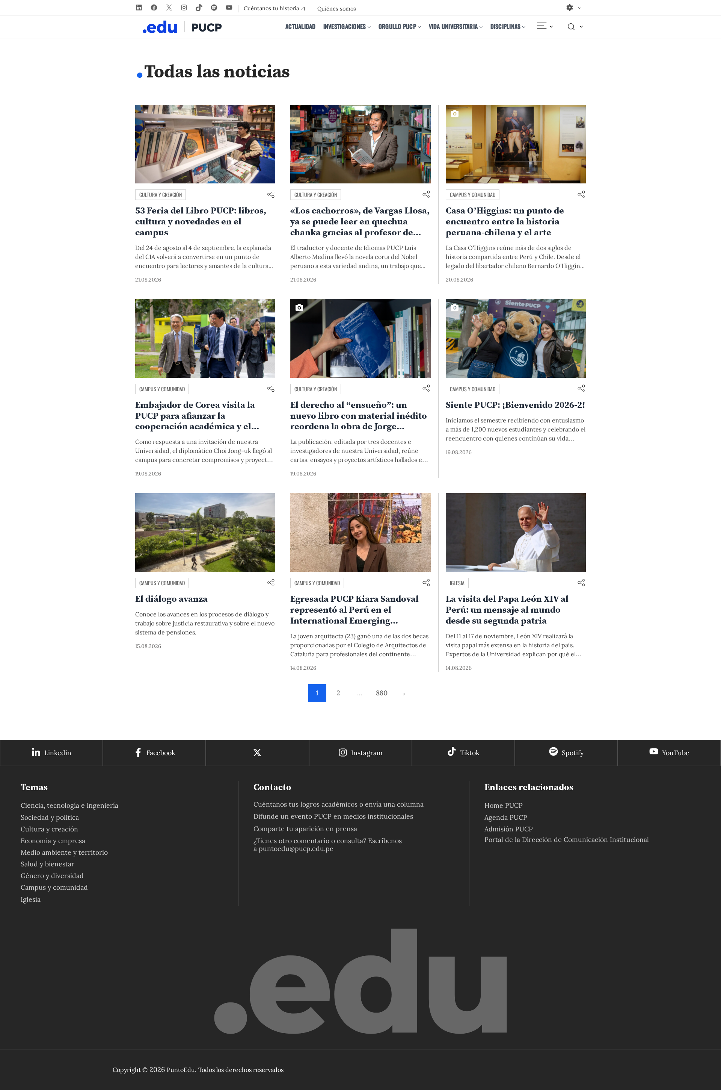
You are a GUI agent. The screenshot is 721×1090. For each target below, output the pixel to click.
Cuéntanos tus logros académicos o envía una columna (338, 804)
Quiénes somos (336, 8)
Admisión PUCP (508, 829)
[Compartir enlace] (270, 195)
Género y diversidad (52, 875)
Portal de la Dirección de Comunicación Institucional (566, 839)
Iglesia (457, 583)
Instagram (367, 752)
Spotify (573, 752)
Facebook (160, 752)
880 (382, 693)
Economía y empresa (53, 840)
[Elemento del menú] (544, 26)
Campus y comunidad (472, 194)
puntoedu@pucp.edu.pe (296, 848)
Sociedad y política (50, 817)
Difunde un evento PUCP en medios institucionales (333, 816)
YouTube (675, 752)
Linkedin (57, 752)
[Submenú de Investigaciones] (369, 27)
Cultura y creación (160, 194)
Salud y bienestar (47, 864)
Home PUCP (503, 805)
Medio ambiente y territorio (64, 852)
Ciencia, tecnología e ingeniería (69, 805)
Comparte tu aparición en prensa (305, 828)
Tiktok (469, 752)
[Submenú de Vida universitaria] (481, 27)
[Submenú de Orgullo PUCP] (419, 27)
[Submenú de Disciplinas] (524, 27)
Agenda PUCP (505, 817)
